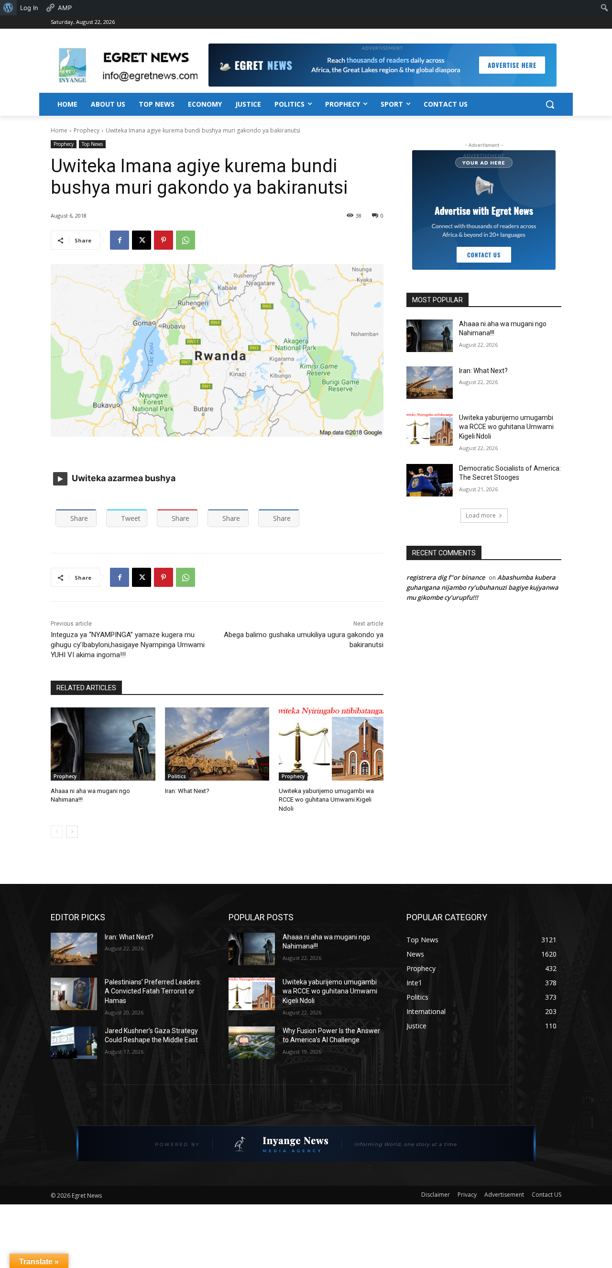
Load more (481, 515)
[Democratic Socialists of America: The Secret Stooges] (429, 480)
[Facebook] (119, 240)
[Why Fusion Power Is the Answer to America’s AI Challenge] (252, 1042)
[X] (141, 240)
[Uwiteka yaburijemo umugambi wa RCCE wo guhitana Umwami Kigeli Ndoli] (331, 744)
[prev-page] (57, 832)
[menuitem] (8, 7)
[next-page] (72, 832)
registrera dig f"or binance (445, 577)
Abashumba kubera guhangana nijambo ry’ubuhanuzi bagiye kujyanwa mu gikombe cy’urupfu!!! (482, 587)
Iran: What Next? (187, 790)
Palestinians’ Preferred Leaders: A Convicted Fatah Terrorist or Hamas (153, 991)
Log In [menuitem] (29, 7)
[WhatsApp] (185, 240)
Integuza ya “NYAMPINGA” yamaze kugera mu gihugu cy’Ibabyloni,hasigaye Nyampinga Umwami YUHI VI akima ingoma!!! (128, 644)
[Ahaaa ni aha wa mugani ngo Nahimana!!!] (103, 744)
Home (59, 130)
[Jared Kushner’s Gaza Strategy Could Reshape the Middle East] (74, 1042)
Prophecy (86, 130)
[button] (549, 104)
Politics (177, 776)
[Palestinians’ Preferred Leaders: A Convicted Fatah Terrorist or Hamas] (74, 994)
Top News (92, 144)
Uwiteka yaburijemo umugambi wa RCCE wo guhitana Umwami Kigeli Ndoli (326, 799)
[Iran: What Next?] (217, 744)
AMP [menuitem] (65, 7)
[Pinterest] (163, 240)
